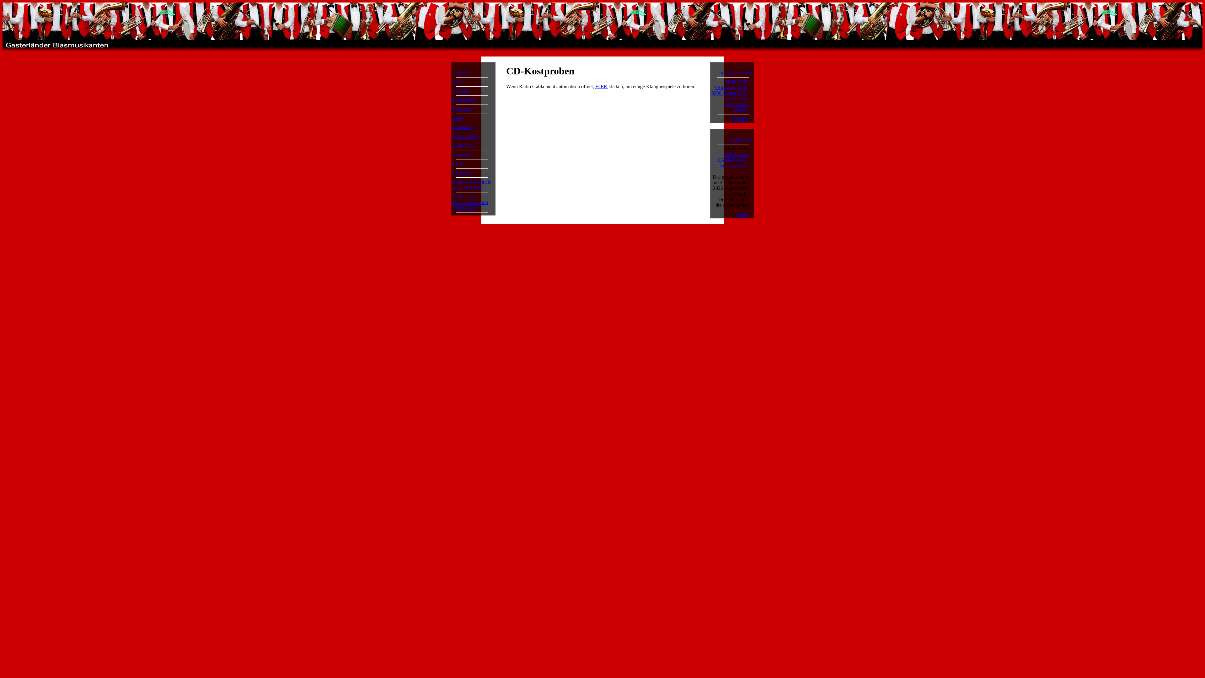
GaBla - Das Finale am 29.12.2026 (472, 184)
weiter (742, 214)
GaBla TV (463, 145)
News (458, 81)
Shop (458, 118)
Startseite (462, 72)
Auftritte (461, 91)
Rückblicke (464, 100)
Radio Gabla (465, 136)
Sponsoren (463, 154)
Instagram (462, 172)
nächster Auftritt (736, 72)
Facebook (462, 127)
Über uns (462, 109)
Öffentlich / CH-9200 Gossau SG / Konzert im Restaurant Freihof (729, 99)
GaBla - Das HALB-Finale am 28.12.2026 (470, 202)
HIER (601, 86)
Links (458, 163)
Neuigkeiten (740, 139)
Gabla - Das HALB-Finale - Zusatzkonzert (732, 160)
